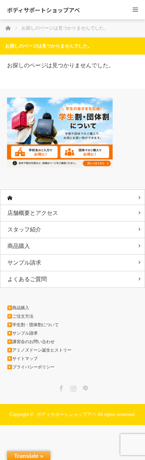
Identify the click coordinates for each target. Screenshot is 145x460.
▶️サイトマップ (22, 358)
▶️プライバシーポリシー (31, 367)
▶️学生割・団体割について (33, 324)
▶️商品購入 (18, 307)
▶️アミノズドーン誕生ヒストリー (39, 350)
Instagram (72, 387)
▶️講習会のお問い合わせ (31, 341)
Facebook (60, 387)
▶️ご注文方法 (20, 316)
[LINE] (84, 387)
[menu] (135, 9)
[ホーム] (72, 197)
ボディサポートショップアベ (43, 10)
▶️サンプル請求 (22, 333)
